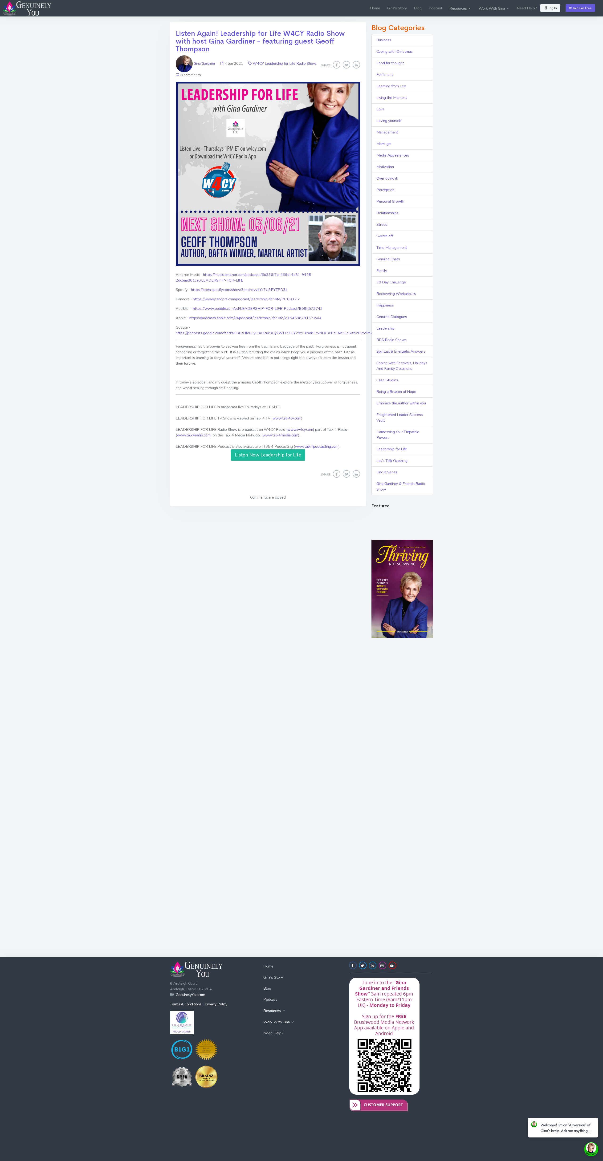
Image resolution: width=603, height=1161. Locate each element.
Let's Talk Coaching (391, 460)
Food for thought (390, 63)
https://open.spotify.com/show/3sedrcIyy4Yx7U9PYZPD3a (239, 289)
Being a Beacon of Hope (396, 391)
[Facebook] (336, 65)
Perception (385, 190)
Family (381, 270)
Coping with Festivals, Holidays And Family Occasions (401, 365)
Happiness (385, 305)
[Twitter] (346, 65)
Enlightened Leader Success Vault (399, 417)
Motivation (385, 166)
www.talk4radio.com (194, 435)
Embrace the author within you (401, 403)
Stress (381, 224)
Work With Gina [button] (492, 8)
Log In (552, 8)
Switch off (384, 236)
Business (383, 40)
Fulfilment (384, 74)
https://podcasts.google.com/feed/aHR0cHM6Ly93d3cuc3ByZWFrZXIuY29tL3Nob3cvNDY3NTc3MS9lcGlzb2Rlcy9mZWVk (278, 333)
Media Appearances (392, 155)
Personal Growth (390, 201)
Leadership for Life (391, 449)
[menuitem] (375, 8)
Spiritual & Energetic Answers (400, 351)
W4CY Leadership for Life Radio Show (284, 63)
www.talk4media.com (280, 435)
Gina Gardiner (204, 63)
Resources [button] (458, 8)
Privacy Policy (216, 1004)
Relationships (387, 213)
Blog (418, 8)
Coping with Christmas (394, 51)
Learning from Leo (391, 86)
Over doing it (386, 178)
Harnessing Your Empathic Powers (397, 434)
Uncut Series (386, 472)
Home (375, 8)
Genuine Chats (388, 259)
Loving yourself (388, 120)
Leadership (385, 328)
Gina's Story (397, 8)
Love (380, 109)
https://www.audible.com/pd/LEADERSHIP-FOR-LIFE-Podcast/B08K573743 (258, 308)
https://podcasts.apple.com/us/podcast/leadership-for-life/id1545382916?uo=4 (255, 318)
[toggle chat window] (591, 1149)
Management (387, 132)
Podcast (435, 8)
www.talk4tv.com (287, 418)
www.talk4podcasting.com (316, 446)
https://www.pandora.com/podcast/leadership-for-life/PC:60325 (246, 299)
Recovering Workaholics (396, 293)
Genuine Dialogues (391, 316)
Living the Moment (391, 97)
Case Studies (387, 380)
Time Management (391, 247)
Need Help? (527, 8)
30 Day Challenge (391, 282)
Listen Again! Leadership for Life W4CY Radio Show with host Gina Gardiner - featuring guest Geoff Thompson (260, 41)
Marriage (383, 143)
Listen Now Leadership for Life (268, 455)
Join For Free (582, 8)
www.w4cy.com (300, 429)
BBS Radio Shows (391, 340)
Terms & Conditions (186, 1004)
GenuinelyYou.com (190, 994)
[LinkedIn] (356, 65)
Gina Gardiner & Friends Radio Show (400, 486)
